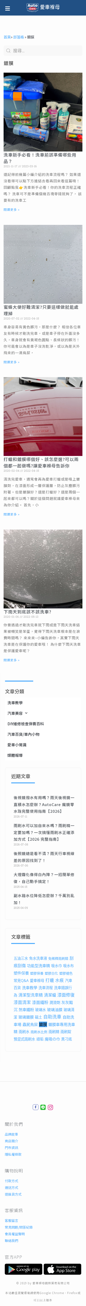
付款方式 (11, 1180)
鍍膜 (43, 1024)
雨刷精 (53, 1031)
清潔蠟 (50, 995)
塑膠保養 (36, 973)
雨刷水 (24, 1031)
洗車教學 (15, 702)
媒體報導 (15, 755)
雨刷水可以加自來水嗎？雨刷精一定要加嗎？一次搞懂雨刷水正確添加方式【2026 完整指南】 (44, 832)
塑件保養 (21, 973)
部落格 (18, 36)
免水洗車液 (38, 958)
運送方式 (11, 1187)
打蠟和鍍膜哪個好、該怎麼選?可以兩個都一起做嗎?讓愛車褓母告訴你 (41, 462)
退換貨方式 (13, 1194)
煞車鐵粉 (26, 1009)
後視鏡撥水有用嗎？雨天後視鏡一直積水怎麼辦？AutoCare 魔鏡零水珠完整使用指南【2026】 (44, 804)
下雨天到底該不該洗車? (27, 611)
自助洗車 (52, 1017)
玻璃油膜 (54, 1009)
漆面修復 (66, 995)
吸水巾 (56, 965)
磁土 (38, 1017)
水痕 (59, 980)
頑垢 (39, 1039)
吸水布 (68, 965)
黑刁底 (66, 1039)
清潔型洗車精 (30, 995)
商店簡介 (11, 1140)
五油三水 (21, 958)
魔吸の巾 (52, 1039)
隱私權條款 (13, 1154)
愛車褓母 (37, 980)
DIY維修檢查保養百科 (25, 723)
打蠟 (49, 980)
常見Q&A (21, 980)
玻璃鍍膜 (26, 1017)
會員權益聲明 (15, 1233)
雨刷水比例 (39, 1032)
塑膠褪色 (66, 973)
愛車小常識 (17, 745)
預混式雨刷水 (24, 1039)
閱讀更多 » (12, 209)
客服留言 (11, 1220)
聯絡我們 (11, 1240)
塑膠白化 (51, 973)
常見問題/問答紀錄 (19, 1227)
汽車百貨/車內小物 (23, 734)
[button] (9, 7)
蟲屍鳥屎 (30, 1024)
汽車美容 (15, 713)
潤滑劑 (54, 1002)
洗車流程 (45, 987)
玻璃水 (40, 1009)
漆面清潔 (22, 1002)
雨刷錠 (65, 1031)
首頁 (7, 36)
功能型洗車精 (38, 965)
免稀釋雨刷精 (58, 958)
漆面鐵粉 (40, 1002)
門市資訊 (11, 1147)
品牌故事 (11, 1134)
